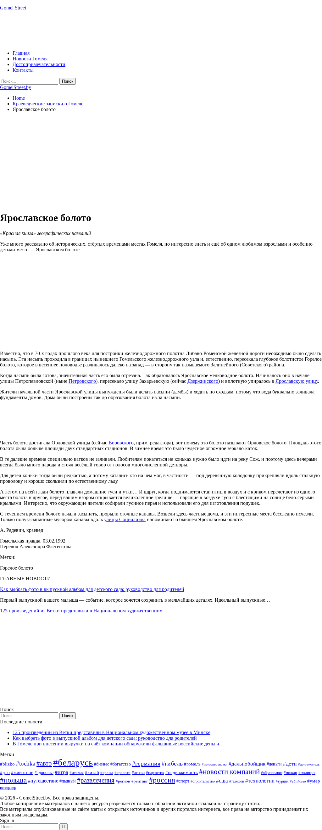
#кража (106, 772)
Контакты (23, 70)
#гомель (192, 763)
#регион (123, 781)
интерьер (8, 787)
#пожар (290, 772)
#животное (22, 772)
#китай (92, 772)
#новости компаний (229, 772)
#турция (282, 781)
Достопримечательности (39, 64)
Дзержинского (202, 381)
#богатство (120, 763)
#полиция (306, 772)
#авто (44, 763)
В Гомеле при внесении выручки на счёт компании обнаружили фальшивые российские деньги (116, 743)
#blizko (7, 763)
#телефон (236, 781)
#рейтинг (139, 781)
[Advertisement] (114, 30)
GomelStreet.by (15, 87)
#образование (271, 773)
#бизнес (101, 764)
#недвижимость (181, 772)
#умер (313, 780)
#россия (162, 780)
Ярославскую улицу (296, 381)
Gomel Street (13, 7)
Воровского (121, 442)
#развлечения (95, 780)
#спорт (182, 780)
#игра (61, 772)
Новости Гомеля (30, 58)
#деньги (274, 764)
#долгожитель (308, 764)
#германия (146, 763)
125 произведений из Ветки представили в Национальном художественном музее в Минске (111, 732)
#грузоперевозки (214, 764)
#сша (222, 780)
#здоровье (44, 772)
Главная (21, 53)
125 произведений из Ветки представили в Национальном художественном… (84, 610)
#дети (290, 763)
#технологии (260, 781)
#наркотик (155, 772)
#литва (138, 772)
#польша (13, 780)
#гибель (172, 763)
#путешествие (43, 780)
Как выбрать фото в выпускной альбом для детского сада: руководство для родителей (92, 589)
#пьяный (67, 781)
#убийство (298, 781)
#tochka (25, 763)
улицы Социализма (125, 519)
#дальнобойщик (247, 764)
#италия (76, 772)
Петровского (82, 381)
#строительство (203, 781)
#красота (122, 772)
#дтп (5, 772)
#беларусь (73, 762)
